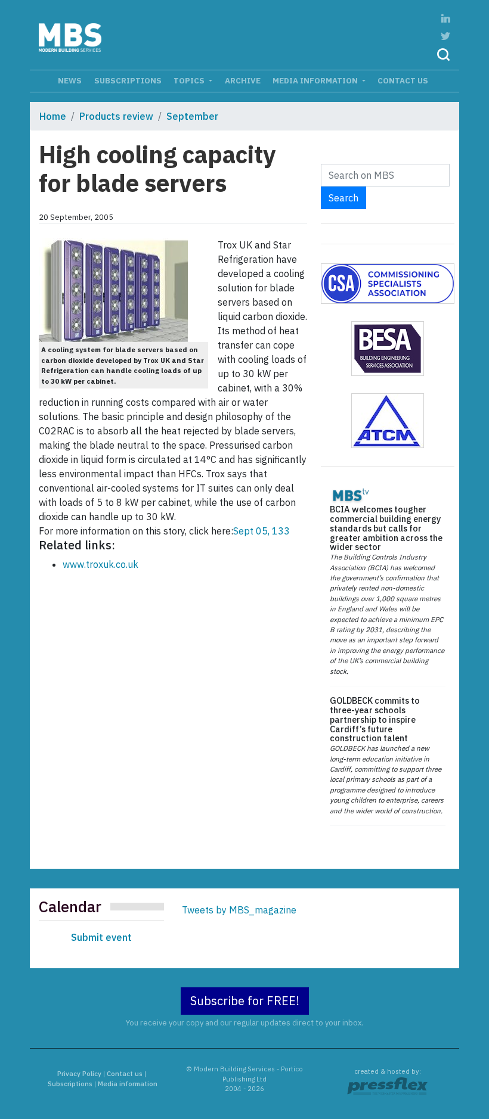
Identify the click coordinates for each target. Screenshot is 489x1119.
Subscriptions (128, 80)
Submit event (101, 937)
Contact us (402, 80)
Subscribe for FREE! (244, 1001)
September (192, 116)
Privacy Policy (79, 1074)
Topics (190, 80)
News (70, 80)
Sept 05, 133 (261, 531)
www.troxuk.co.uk (100, 564)
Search (343, 198)
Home (52, 116)
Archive (243, 80)
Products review (116, 116)
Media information (316, 80)
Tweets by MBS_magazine (239, 910)
